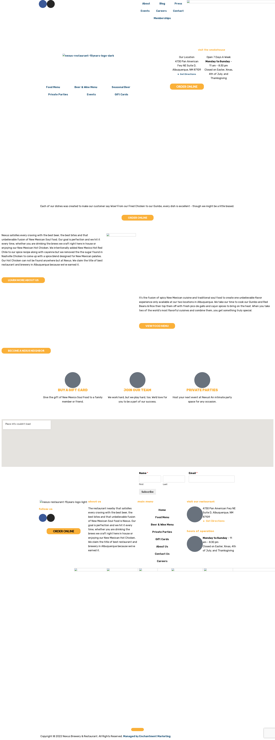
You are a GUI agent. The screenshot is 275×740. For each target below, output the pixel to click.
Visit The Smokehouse (211, 49)
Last (165, 484)
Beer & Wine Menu (85, 87)
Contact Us (162, 553)
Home (162, 510)
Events (145, 10)
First (141, 484)
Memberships (162, 18)
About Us (162, 546)
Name (143, 473)
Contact (178, 10)
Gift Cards (121, 94)
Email (193, 473)
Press (178, 3)
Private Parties (58, 94)
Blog (162, 3)
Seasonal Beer (121, 87)
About (146, 3)
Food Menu (53, 87)
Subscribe (147, 491)
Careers (161, 10)
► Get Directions (186, 74)
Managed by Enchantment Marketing (147, 736)
